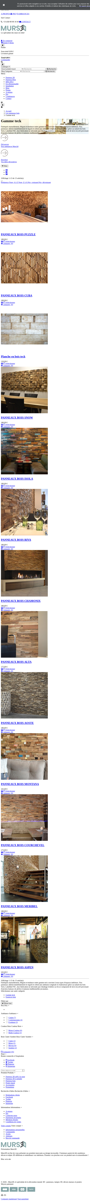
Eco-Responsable (12, 84)
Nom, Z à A (23, 182)
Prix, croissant (33, 182)
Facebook (9, 1097)
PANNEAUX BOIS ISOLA (17, 478)
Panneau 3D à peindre (14, 1079)
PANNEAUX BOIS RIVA (16, 539)
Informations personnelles (15, 1130)
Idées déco (9, 82)
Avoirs (8, 1134)
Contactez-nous (11, 1116)
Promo (8, 90)
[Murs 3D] (13, 31)
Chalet (12, 1018)
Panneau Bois (11, 80)
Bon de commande (13, 1138)
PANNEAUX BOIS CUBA (16, 295)
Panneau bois (10, 1081)
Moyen (12, 1046)
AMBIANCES (23, 14)
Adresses (9, 1136)
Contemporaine (15, 1020)
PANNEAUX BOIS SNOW (17, 417)
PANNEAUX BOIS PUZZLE (18, 234)
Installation (10, 86)
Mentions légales (12, 1120)
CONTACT (26, 22)
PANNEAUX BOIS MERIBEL (19, 906)
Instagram (9, 1103)
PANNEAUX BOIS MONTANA (20, 784)
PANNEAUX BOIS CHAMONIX (21, 600)
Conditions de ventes (13, 1122)
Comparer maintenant (9, 1199)
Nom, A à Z (13, 182)
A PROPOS (5, 14)
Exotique (13, 1022)
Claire (11, 1041)
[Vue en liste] (6, 172)
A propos (9, 92)
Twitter (8, 1099)
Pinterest (9, 1101)
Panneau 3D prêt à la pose (15, 1077)
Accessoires (10, 1085)
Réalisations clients (13, 1095)
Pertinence (5, 182)
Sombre (12, 1048)
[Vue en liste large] (7, 174)
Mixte (11, 1043)
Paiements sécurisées (13, 1118)
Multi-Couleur (15, 1033)
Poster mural (10, 1083)
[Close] (2, 45)
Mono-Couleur (15, 1030)
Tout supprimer (23, 1199)
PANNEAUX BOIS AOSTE (17, 722)
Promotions (10, 1087)
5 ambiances (10, 96)
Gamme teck (10, 995)
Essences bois (11, 997)
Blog (7, 88)
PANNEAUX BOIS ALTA (16, 661)
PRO (14, 14)
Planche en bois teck (13, 356)
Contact (8, 99)
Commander (5, 60)
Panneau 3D (10, 78)
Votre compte (6, 1126)
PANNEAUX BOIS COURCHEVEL (22, 845)
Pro (7, 94)
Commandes (10, 1132)
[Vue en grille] (7, 170)
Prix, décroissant (45, 182)
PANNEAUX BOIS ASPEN (17, 967)
